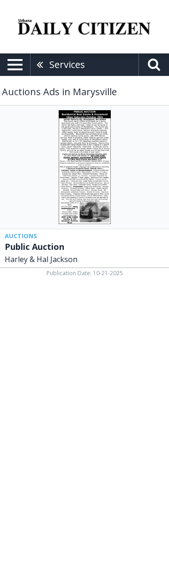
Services (67, 64)
